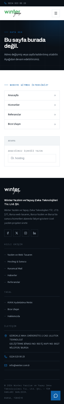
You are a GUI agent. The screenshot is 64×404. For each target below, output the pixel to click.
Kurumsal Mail (14, 268)
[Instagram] (25, 233)
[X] (16, 233)
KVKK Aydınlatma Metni (19, 302)
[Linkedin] (34, 233)
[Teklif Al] (55, 395)
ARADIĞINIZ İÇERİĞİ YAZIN (25, 150)
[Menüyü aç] (56, 13)
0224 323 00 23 (17, 356)
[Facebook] (7, 233)
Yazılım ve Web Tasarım (19, 255)
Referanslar (13, 282)
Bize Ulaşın (13, 309)
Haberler (12, 275)
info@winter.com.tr (19, 365)
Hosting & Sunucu (16, 261)
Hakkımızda (13, 316)
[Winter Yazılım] (12, 13)
